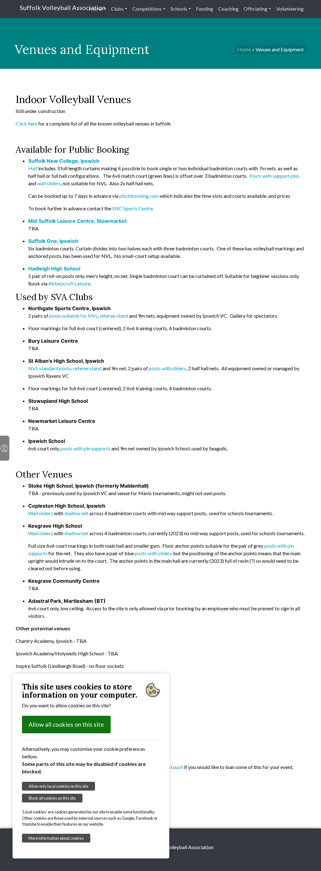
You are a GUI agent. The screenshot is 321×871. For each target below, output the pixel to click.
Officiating (255, 9)
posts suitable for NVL (73, 316)
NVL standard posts (49, 368)
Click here (26, 123)
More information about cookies (56, 838)
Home (95, 9)
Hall (32, 168)
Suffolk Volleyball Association (63, 7)
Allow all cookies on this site (66, 724)
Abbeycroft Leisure (69, 283)
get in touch (170, 767)
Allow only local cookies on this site (58, 786)
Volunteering (290, 9)
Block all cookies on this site (52, 798)
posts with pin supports (85, 448)
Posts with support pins (274, 176)
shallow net (76, 513)
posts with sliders (167, 368)
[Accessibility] (4, 448)
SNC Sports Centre (132, 208)
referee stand (114, 316)
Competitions (147, 9)
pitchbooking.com (139, 196)
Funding (204, 9)
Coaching (228, 9)
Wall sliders (40, 513)
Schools (179, 9)
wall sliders (49, 183)
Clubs (117, 9)
